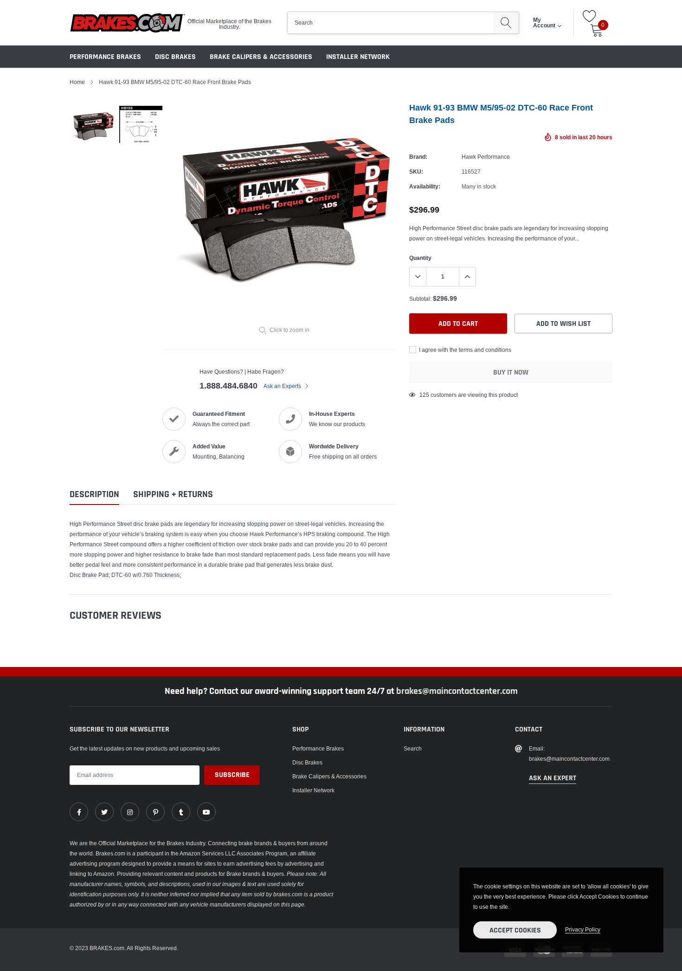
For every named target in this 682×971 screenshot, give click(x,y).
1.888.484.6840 (228, 385)
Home (77, 81)
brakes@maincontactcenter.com (457, 691)
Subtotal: (420, 298)
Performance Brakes (105, 57)
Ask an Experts (283, 385)
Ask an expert (552, 778)
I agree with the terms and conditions (464, 349)
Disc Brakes (175, 57)
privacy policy (582, 929)
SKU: (416, 171)
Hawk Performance (486, 156)
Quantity (420, 257)
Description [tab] (94, 494)
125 (424, 394)
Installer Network (358, 57)
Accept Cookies (515, 930)
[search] (506, 22)
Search (413, 748)
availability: (424, 186)
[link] (79, 812)
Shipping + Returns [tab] (173, 494)
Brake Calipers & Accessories (261, 57)
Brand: (418, 156)
